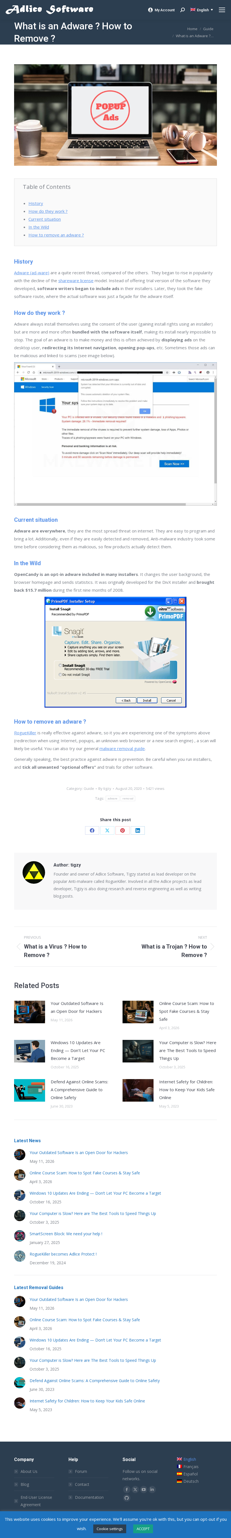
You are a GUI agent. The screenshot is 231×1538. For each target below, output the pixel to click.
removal (128, 798)
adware (113, 798)
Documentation (89, 1497)
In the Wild (38, 227)
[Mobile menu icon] (222, 9)
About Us (29, 1471)
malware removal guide (122, 748)
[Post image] (29, 1012)
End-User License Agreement (36, 1501)
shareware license (76, 280)
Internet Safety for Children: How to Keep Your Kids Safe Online (187, 1089)
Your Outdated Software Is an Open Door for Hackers (77, 1007)
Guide (89, 788)
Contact (82, 1484)
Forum (81, 1471)
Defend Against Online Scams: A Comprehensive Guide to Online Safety (79, 1089)
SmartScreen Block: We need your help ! (66, 1233)
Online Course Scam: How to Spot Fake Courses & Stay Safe (186, 1011)
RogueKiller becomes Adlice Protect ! (63, 1254)
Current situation (44, 219)
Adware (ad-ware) (31, 272)
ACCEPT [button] (143, 1528)
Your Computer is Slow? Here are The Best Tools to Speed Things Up (187, 1050)
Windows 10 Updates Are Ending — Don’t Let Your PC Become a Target (78, 1050)
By (104, 788)
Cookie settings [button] (110, 1528)
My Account (165, 10)
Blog (25, 1484)
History (35, 203)
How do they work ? (48, 211)
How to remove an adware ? (56, 235)
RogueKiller (25, 732)
